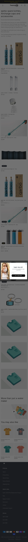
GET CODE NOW (18, 275)
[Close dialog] (26, 264)
